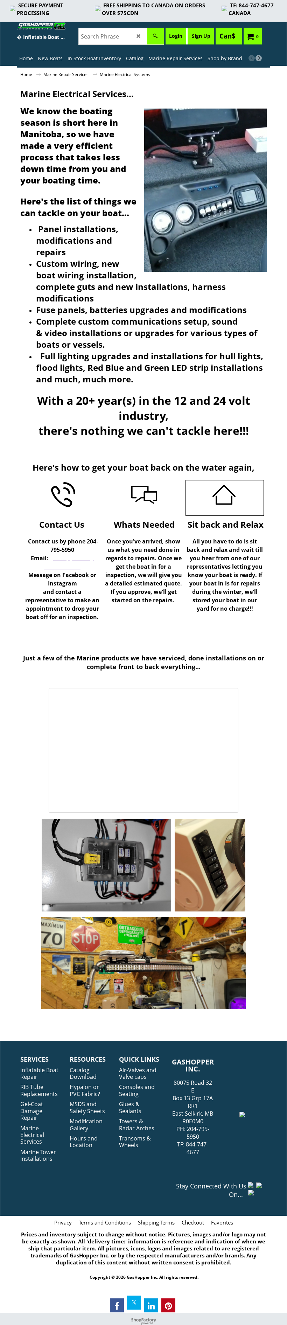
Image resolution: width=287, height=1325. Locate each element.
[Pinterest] (168, 1305)
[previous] (251, 58)
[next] (258, 58)
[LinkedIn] (151, 1305)
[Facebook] (117, 1305)
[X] (134, 1303)
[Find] (155, 36)
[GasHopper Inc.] (41, 26)
